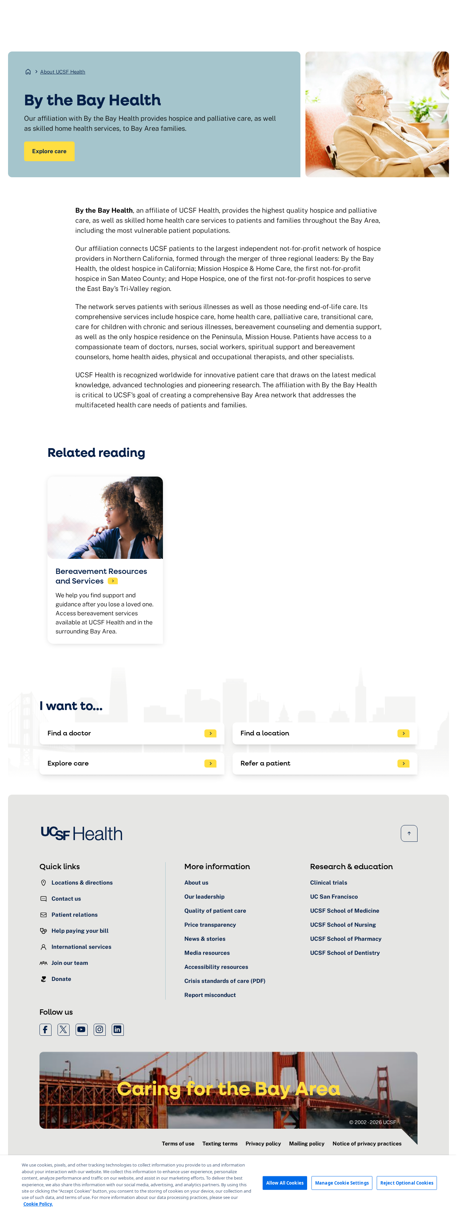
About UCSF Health (62, 72)
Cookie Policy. (38, 1204)
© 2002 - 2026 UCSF (372, 1122)
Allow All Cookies (284, 1183)
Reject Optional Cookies (406, 1183)
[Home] (83, 833)
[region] (228, 1183)
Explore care (49, 151)
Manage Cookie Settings (342, 1183)
